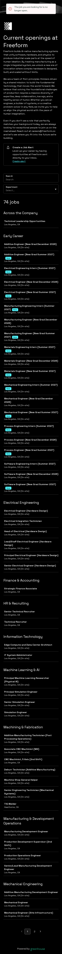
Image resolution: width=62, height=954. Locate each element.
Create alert (19, 161)
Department (11, 187)
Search (9, 176)
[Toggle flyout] (55, 189)
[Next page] (40, 931)
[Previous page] (21, 931)
